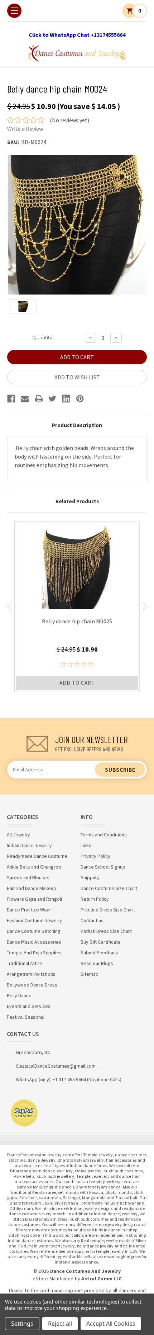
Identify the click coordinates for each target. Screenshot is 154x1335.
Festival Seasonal (25, 1017)
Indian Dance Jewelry (29, 845)
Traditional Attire (24, 963)
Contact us (92, 920)
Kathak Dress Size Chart (106, 931)
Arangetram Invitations (31, 974)
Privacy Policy (95, 856)
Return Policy (95, 899)
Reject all (60, 1323)
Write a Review (25, 128)
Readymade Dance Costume (37, 856)
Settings (22, 1323)
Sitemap (89, 974)
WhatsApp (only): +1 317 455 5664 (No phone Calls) (68, 1079)
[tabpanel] (77, 606)
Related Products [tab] (77, 501)
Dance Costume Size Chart (109, 888)
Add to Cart (77, 682)
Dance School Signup (103, 867)
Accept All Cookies (110, 1323)
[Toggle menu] (14, 11)
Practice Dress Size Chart (108, 909)
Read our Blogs (97, 963)
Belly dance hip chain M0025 (77, 621)
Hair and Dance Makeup (31, 888)
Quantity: (42, 337)
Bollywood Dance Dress (32, 985)
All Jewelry (18, 834)
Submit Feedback (99, 952)
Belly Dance (19, 995)
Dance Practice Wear (29, 909)
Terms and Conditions (104, 834)
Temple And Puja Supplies (34, 952)
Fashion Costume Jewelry (34, 920)
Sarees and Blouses (28, 877)
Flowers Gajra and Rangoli (34, 899)
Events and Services (28, 1006)
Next (144, 607)
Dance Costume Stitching (34, 931)
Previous (9, 607)
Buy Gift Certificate (101, 942)
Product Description (77, 425)
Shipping (90, 877)
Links (86, 845)
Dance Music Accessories (34, 942)
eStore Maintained (53, 1278)
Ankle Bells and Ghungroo (34, 867)
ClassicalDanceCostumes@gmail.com (56, 1066)
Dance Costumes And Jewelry (85, 1271)
